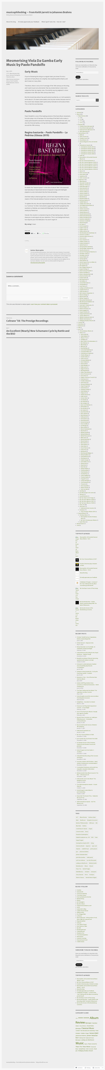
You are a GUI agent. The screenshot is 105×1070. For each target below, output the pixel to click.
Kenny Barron (84, 418)
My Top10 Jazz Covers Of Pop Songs (89, 588)
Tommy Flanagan (85, 480)
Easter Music (83, 522)
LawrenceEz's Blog (81, 909)
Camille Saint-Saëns (84, 203)
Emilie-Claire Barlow (86, 372)
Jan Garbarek (84, 401)
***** (7, 73)
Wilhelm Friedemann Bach (86, 317)
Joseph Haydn (83, 277)
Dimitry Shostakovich (85, 217)
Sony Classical (79, 874)
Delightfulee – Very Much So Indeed (86, 702)
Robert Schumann (84, 308)
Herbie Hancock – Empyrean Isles (85, 643)
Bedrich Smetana (84, 195)
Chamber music (83, 138)
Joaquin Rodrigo (83, 269)
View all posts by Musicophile (38, 262)
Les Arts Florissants (91, 860)
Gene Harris (84, 382)
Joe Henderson (84, 408)
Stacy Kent (83, 465)
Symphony (82, 176)
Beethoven (83, 820)
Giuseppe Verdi (83, 255)
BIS (96, 823)
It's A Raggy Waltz (81, 914)
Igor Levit (94, 846)
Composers (81, 179)
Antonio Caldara (83, 191)
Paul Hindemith (83, 303)
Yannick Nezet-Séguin (91, 877)
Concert (80, 322)
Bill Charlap (83, 344)
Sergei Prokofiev (84, 312)
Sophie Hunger (84, 460)
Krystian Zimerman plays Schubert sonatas (87, 984)
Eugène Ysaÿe (83, 227)
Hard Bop (82, 491)
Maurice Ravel (83, 296)
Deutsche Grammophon (82, 834)
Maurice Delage (83, 295)
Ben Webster (84, 343)
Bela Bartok (82, 196)
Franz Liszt (82, 238)
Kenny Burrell (84, 420)
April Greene (80, 936)
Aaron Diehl (84, 334)
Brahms (84, 826)
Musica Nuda (84, 441)
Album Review (13, 73)
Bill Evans (83, 346)
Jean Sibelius (83, 265)
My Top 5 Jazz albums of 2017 (87, 501)
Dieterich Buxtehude (85, 215)
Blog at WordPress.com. (42, 1062)
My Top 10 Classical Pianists (86, 160)
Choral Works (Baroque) (85, 128)
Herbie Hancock (85, 394)
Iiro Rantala (83, 399)
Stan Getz (83, 467)
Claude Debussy (84, 212)
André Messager (84, 186)
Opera (81, 171)
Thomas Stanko (85, 477)
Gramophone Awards (85, 145)
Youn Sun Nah (84, 489)
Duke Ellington (84, 365)
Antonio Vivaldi (83, 193)
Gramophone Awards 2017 (87, 150)
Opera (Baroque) (84, 131)
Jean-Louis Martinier (86, 405)
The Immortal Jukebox (82, 935)
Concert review (80, 831)
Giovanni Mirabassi (85, 384)
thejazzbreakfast (81, 921)
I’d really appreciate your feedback (28, 22)
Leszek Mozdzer (84, 496)
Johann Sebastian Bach (85, 274)
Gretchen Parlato (85, 389)
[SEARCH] (97, 100)
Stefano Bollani (84, 468)
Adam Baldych (84, 336)
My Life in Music (81, 904)
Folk (79, 327)
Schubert (87, 871)
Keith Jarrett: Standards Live (83, 730)
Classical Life (80, 891)
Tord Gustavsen (85, 482)
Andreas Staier (92, 817)
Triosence (83, 484)
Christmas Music (84, 515)
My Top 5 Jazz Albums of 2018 (87, 503)
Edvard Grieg (83, 222)
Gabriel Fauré (83, 245)
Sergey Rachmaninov (85, 313)
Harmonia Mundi (80, 846)
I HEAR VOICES (80, 941)
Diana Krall (83, 363)
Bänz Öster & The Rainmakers (88, 341)
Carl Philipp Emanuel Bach (86, 205)
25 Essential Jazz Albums (86, 331)
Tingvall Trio (84, 479)
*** (80, 119)
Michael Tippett (83, 298)
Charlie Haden (84, 356)
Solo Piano (82, 506)
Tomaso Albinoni (84, 315)
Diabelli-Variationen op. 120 (83, 837)
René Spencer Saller (82, 926)
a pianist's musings (81, 938)
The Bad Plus (84, 473)
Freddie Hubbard (85, 381)
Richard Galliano (85, 455)
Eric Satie (82, 224)
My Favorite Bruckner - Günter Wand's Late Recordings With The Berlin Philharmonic (88, 603)
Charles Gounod (84, 209)
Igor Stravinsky (83, 264)
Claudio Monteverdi (84, 214)
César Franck (83, 207)
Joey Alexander (84, 412)
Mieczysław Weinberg (85, 300)
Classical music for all (82, 940)
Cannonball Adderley (86, 350)
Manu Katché (84, 427)
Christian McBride (85, 360)
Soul (78, 525)
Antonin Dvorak (83, 190)
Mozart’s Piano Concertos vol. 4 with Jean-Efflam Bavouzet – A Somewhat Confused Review (87, 719)
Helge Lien (83, 393)
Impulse (78, 848)
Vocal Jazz (82, 510)
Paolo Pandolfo (14, 81)
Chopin (90, 828)
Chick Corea (84, 358)
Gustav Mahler (83, 257)
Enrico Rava (84, 375)
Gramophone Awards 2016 (87, 148)
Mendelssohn (79, 866)
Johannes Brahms (84, 276)
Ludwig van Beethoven (85, 288)
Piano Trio (82, 504)
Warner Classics (80, 877)
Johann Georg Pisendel (85, 270)
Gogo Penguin (84, 386)
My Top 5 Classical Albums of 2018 (88, 167)
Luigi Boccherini (83, 289)
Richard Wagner (83, 307)
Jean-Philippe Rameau (85, 267)
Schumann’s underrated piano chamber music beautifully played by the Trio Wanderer (86, 665)
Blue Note (78, 826)
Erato (96, 837)
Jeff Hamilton (84, 406)
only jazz (79, 922)
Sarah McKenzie (85, 456)
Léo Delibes (82, 281)
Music (13, 77)
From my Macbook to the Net (84, 897)
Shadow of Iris (80, 933)
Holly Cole (83, 396)
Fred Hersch (84, 379)
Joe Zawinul (84, 410)
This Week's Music (81, 895)
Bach (77, 820)
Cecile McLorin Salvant (86, 353)
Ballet (81, 135)
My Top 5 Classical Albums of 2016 (88, 164)
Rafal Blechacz (79, 871)
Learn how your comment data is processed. (44, 304)
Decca (86, 831)
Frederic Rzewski (84, 243)
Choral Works (83, 140)
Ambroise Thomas (84, 184)
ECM (92, 837)
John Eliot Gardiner (80, 857)
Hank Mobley (84, 391)
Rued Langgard (83, 310)
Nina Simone (84, 442)
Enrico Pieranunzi (85, 374)
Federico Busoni (84, 231)
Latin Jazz (82, 494)
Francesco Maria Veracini (86, 236)
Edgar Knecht (84, 368)
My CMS (79, 928)
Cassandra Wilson (85, 351)
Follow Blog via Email (84, 61)
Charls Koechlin (83, 210)
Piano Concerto (83, 172)
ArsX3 (78, 907)
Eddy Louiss (84, 367)
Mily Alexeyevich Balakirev (86, 301)
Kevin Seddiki (84, 424)
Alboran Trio (84, 338)
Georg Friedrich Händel (85, 246)
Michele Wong (80, 898)
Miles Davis (83, 437)
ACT (77, 817)
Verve (86, 874)
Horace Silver (84, 398)
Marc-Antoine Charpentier (86, 293)
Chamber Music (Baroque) (86, 126)
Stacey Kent (84, 463)
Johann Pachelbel (84, 272)
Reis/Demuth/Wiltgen (86, 453)
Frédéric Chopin (83, 241)
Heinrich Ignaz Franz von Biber (87, 262)
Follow (78, 77)
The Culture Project (82, 924)
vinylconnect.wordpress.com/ (84, 905)
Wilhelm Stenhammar (85, 319)
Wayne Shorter (84, 487)
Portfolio (79, 890)
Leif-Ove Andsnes (80, 860)
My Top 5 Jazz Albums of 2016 (87, 499)
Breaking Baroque (81, 929)
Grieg (92, 843)
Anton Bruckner (83, 188)
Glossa (8, 81)
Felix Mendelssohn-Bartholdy (87, 233)
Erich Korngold (83, 226)
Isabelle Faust (85, 848)
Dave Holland (84, 362)
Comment (65, 297)
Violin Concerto (83, 178)
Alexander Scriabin (84, 183)
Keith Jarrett (84, 417)
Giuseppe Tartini (84, 253)
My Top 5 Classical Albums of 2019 (88, 169)
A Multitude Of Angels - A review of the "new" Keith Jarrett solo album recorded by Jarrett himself (88, 583)
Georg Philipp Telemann (86, 248)
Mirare (86, 866)
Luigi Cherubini (83, 291)
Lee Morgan (84, 425)
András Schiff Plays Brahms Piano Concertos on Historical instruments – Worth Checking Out (88, 684)
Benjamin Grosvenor (92, 820)
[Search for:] (86, 100)
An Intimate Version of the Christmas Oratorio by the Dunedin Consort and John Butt (86, 744)
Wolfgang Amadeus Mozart (86, 320)
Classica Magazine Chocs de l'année (88, 141)
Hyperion (88, 846)
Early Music (16, 79)
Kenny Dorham (84, 422)
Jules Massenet (83, 279)
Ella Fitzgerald (84, 370)
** (80, 117)
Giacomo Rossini (84, 250)
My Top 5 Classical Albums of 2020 (85, 734)
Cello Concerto (83, 136)
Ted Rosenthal (84, 470)
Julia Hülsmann (84, 415)
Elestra (78, 900)
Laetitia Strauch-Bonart (82, 910)
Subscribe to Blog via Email (87, 950)
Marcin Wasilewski (85, 429)
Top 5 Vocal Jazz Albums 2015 (88, 511)
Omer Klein (83, 446)
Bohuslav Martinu (84, 200)
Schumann (93, 871)
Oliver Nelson (84, 444)
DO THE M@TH (80, 902)
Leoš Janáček (83, 284)
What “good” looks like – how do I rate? (53, 22)
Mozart (91, 866)
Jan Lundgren (84, 403)
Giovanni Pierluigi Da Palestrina (87, 252)
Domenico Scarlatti (84, 221)
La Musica (79, 916)
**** (81, 121)
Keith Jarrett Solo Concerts (87, 508)
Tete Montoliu (84, 472)
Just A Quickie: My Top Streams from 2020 (87, 738)
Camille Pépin (83, 202)
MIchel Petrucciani (85, 436)
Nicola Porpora (80, 523)
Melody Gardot (84, 432)
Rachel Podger (86, 869)
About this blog (11, 22)
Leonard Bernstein (84, 282)
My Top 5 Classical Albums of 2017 (88, 166)
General (79, 112)
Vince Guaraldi (84, 485)
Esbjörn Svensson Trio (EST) (88, 377)
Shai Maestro (84, 458)
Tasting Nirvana (81, 931)
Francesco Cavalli (84, 234)
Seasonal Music (82, 513)
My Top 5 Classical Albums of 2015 (88, 162)
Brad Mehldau (84, 348)
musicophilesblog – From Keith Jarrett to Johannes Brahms (39, 12)
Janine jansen (93, 848)
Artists (81, 332)
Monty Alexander (85, 439)
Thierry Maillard (85, 475)
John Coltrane (84, 413)
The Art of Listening (82, 893)
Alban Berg (82, 181)
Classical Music (82, 133)
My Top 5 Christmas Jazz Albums (89, 520)
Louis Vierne (83, 286)
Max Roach (83, 430)
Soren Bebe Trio (85, 461)
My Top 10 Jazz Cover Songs (87, 498)
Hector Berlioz (83, 260)
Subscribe (78, 964)
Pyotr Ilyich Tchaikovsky (85, 305)
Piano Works (83, 174)
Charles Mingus (85, 355)
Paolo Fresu (84, 449)
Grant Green (84, 387)
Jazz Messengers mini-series (87, 492)
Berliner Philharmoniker (82, 823)
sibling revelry (80, 912)
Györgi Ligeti (83, 258)
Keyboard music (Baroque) (86, 129)
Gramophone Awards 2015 (87, 147)
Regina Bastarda (10, 82)
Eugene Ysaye (83, 229)
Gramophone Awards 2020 (87, 153)
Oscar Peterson (85, 448)
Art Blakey (83, 339)
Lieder (81, 155)
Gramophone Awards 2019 (87, 152)
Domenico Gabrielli (84, 219)
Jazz (79, 329)
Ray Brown (83, 451)
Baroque (80, 124)
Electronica (81, 325)
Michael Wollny (84, 434)
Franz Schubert (83, 239)
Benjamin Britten (84, 198)
